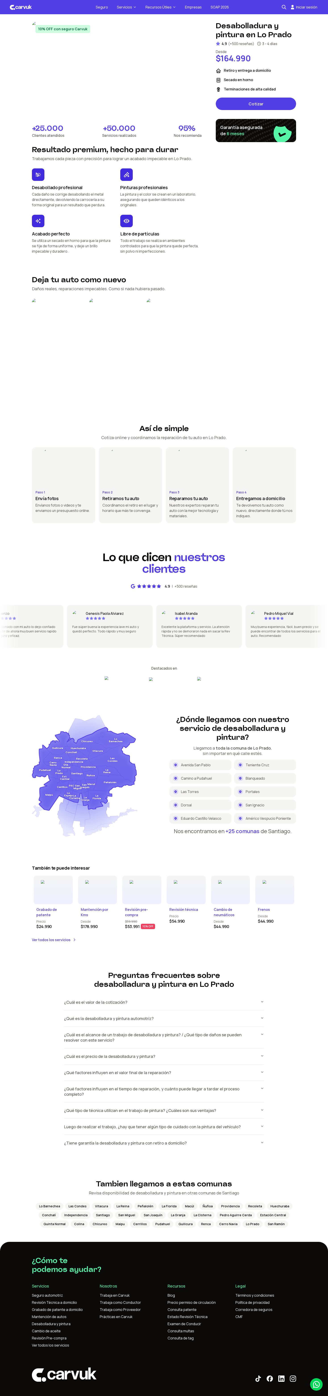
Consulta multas (181, 1331)
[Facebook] (270, 1379)
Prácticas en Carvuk (116, 1316)
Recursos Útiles (158, 7)
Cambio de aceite (46, 1331)
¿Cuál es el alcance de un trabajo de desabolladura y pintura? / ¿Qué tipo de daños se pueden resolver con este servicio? (153, 1037)
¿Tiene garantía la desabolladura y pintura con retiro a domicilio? (125, 1143)
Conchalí (49, 1215)
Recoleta (255, 1206)
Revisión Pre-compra (49, 1338)
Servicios (124, 7)
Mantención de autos (49, 1316)
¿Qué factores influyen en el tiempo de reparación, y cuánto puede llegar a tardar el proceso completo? (151, 1091)
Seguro (102, 7)
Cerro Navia (228, 1224)
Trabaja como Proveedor (120, 1309)
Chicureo (100, 1224)
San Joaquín (153, 1215)
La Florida (169, 1206)
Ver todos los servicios (51, 939)
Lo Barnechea (49, 1206)
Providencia (230, 1206)
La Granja (178, 1215)
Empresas (193, 7)
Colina (79, 1224)
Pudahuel (162, 1224)
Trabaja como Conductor (120, 1302)
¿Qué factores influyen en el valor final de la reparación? (117, 1072)
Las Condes (78, 1206)
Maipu (120, 1224)
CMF (239, 1316)
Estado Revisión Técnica (188, 1316)
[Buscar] (284, 7)
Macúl (189, 1206)
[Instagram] (293, 1379)
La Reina (122, 1206)
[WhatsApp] (316, 1384)
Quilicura (186, 1224)
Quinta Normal (55, 1224)
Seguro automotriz (47, 1295)
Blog (171, 1295)
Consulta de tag (181, 1338)
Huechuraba (279, 1206)
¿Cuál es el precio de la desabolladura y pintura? (109, 1056)
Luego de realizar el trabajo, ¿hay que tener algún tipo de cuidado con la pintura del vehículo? (152, 1126)
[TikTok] (258, 1379)
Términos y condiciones (254, 1295)
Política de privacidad (252, 1302)
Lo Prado (252, 1224)
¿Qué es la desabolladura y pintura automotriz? (109, 1018)
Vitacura (101, 1206)
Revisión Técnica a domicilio (54, 1302)
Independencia (75, 1215)
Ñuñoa (208, 1206)
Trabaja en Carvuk (115, 1295)
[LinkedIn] (281, 1379)
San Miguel (126, 1215)
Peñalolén (145, 1206)
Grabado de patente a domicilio (57, 1309)
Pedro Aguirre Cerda (236, 1215)
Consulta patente (182, 1309)
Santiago (103, 1215)
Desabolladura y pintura (51, 1323)
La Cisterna (202, 1215)
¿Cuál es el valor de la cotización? (95, 1002)
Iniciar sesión (306, 7)
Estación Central (273, 1215)
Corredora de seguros (253, 1309)
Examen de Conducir (184, 1323)
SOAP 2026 (220, 7)
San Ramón (276, 1224)
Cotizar (256, 103)
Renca (206, 1224)
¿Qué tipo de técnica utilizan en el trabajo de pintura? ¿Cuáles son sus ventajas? (140, 1110)
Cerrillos (140, 1224)
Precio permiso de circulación (192, 1302)
